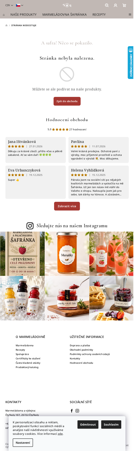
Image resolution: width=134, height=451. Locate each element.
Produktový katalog (27, 367)
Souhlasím (111, 424)
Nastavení (23, 443)
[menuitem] (4, 14)
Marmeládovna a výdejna (20, 410)
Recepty (20, 349)
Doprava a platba (80, 345)
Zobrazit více (67, 206)
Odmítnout (88, 424)
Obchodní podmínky (81, 349)
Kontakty (75, 358)
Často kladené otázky (28, 362)
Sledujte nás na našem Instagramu (71, 226)
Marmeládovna (25, 345)
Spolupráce (22, 354)
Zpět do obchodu (67, 101)
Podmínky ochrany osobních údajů (90, 354)
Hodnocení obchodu (67, 119)
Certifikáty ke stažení (28, 358)
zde (60, 434)
